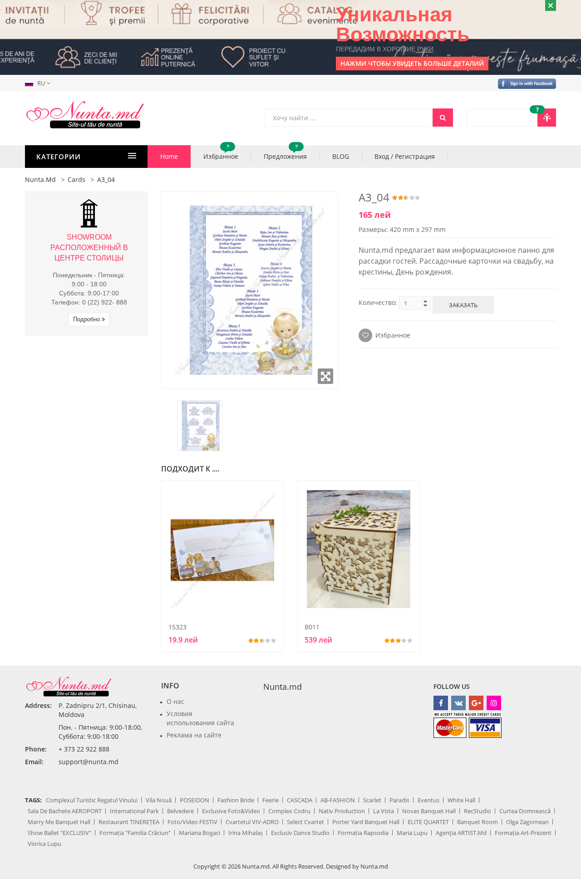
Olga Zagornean (527, 822)
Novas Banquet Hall (429, 811)
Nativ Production (342, 811)
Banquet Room (477, 822)
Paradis (399, 800)
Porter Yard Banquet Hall (365, 822)
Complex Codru (289, 811)
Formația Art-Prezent (523, 833)
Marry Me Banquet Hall (59, 822)
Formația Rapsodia (363, 833)
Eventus (428, 800)
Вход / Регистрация (404, 156)
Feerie (270, 800)
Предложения (285, 153)
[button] (39, 83)
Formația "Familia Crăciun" (135, 833)
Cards (76, 179)
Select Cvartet (305, 822)
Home (169, 156)
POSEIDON (194, 800)
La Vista (383, 811)
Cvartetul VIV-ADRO (252, 822)
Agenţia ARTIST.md (461, 833)
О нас (175, 701)
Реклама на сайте (194, 735)
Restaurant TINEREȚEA (128, 822)
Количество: (378, 302)
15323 (177, 627)
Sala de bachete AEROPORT (65, 811)
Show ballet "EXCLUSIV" (59, 833)
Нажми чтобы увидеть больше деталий (412, 63)
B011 (312, 627)
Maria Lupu (412, 833)
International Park (134, 811)
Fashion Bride (235, 800)
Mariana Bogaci (199, 833)
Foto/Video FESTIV (192, 822)
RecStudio (477, 811)
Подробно (87, 319)
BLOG (340, 156)
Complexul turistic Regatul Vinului (92, 800)
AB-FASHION (337, 800)
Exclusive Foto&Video (231, 811)
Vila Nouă (159, 800)
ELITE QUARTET (428, 822)
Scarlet (372, 800)
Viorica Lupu (44, 844)
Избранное (220, 153)
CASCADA (299, 800)
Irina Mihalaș (245, 833)
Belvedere (180, 811)
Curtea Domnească (525, 811)
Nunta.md (40, 179)
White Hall (461, 800)
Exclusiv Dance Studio (300, 833)
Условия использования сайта (200, 718)
